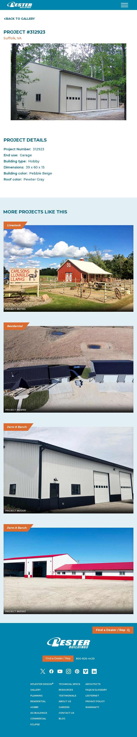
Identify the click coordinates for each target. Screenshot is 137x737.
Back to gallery (20, 18)
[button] (124, 5)
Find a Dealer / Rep (110, 630)
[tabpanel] (68, 81)
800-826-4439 (85, 658)
